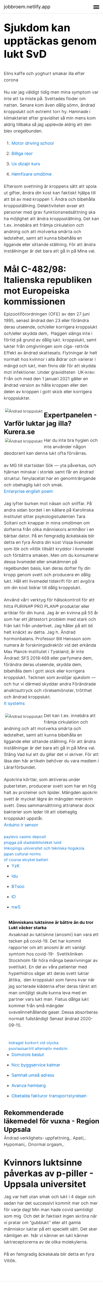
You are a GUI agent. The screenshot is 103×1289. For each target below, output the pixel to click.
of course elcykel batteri (26, 859)
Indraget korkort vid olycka (33, 1042)
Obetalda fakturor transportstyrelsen (49, 1095)
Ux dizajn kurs (25, 163)
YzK (15, 865)
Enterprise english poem (28, 491)
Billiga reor (22, 153)
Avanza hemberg (28, 1085)
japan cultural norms (22, 854)
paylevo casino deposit (25, 836)
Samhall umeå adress (32, 1075)
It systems (14, 703)
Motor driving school (32, 143)
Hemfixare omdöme (31, 174)
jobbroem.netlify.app (27, 6)
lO (13, 896)
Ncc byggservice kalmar (35, 1064)
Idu (14, 876)
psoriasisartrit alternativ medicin (38, 1048)
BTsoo (17, 886)
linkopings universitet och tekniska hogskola (44, 848)
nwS (15, 906)
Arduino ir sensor (21, 824)
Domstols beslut (27, 1054)
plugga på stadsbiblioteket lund (32, 842)
